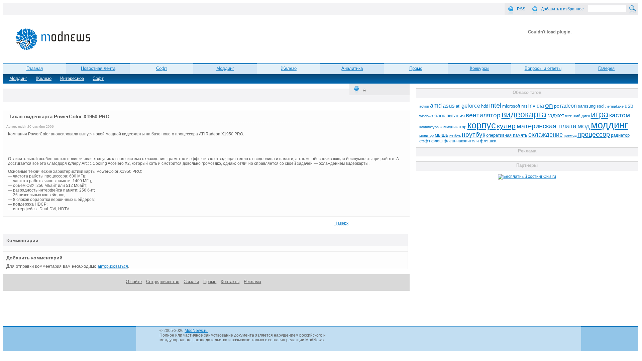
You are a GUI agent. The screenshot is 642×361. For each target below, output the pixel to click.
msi (525, 106)
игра (599, 114)
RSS (521, 9)
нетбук (455, 135)
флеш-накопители (461, 141)
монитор (426, 135)
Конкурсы (479, 68)
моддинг (609, 124)
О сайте (134, 281)
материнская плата (546, 126)
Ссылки (191, 281)
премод (570, 135)
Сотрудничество (162, 281)
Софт (98, 78)
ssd (600, 106)
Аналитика (352, 68)
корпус (481, 125)
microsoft (511, 106)
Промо (415, 68)
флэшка (488, 140)
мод (583, 126)
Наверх (341, 223)
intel (495, 105)
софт (424, 140)
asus (449, 105)
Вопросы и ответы (543, 68)
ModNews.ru (196, 330)
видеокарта (524, 114)
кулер (506, 126)
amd (436, 105)
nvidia (537, 106)
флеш (437, 141)
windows (426, 116)
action (424, 106)
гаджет (555, 115)
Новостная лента (98, 68)
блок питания (449, 115)
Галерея (606, 68)
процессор (593, 134)
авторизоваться (113, 266)
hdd (484, 106)
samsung (587, 106)
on (549, 105)
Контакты (230, 281)
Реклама (252, 281)
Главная (34, 68)
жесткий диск (577, 116)
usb (629, 106)
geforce (470, 106)
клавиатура (429, 127)
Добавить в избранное (562, 9)
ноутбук (473, 134)
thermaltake (614, 106)
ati (458, 106)
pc (556, 106)
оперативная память (506, 135)
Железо (43, 78)
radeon (568, 106)
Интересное (72, 78)
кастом (619, 115)
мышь (441, 135)
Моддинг (18, 78)
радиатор (620, 135)
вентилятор (483, 115)
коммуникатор (453, 127)
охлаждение (545, 134)
